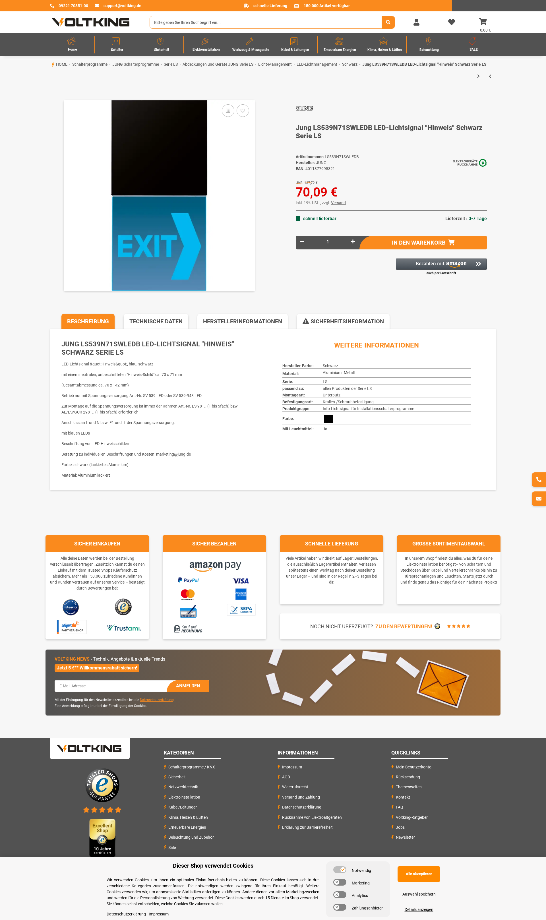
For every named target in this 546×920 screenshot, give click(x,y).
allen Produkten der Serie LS (347, 388)
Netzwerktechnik (183, 787)
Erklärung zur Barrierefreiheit (307, 827)
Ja (325, 429)
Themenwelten (409, 787)
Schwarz (330, 365)
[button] (416, 22)
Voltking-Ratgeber (412, 817)
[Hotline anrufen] (539, 479)
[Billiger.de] (71, 627)
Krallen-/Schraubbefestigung (348, 402)
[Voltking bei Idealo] (71, 607)
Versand (338, 202)
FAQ (399, 807)
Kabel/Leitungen (183, 807)
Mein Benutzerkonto (413, 767)
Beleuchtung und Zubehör (191, 837)
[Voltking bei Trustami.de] (124, 627)
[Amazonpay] (214, 565)
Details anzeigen (419, 909)
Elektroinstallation (184, 797)
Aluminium (332, 372)
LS (325, 381)
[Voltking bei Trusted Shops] (124, 607)
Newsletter (405, 837)
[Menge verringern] (302, 242)
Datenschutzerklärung (157, 700)
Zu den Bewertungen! (403, 626)
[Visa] (241, 580)
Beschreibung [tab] (88, 321)
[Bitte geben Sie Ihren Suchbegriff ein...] (388, 22)
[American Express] (241, 593)
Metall (349, 372)
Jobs (400, 827)
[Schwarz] (328, 419)
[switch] (339, 869)
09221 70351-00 (73, 5)
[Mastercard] (188, 593)
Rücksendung (408, 777)
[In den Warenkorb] (50, 90)
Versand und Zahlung (301, 797)
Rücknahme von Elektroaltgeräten (312, 817)
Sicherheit (177, 777)
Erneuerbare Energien (187, 827)
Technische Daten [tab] (156, 321)
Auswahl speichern (419, 894)
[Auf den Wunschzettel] (243, 110)
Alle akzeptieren (419, 874)
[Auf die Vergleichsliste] (228, 110)
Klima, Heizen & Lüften (188, 817)
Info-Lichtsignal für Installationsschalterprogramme (368, 408)
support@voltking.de (122, 5)
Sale (172, 847)
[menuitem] (72, 44)
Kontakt (403, 797)
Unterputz (331, 395)
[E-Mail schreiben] (539, 498)
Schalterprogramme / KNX (191, 767)
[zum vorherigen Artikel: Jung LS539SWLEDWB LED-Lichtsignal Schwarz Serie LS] (490, 76)
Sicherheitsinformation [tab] (346, 321)
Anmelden (188, 686)
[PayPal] (188, 579)
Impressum (292, 767)
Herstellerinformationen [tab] (242, 321)
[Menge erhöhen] (352, 242)
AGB (286, 777)
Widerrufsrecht (295, 787)
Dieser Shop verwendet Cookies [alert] (213, 865)
